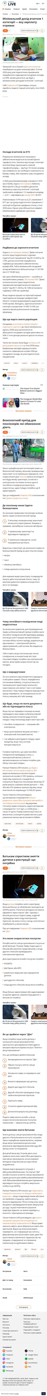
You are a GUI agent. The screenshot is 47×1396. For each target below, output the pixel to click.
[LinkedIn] (8, 838)
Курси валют (7, 1337)
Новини (16, 9)
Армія (24, 9)
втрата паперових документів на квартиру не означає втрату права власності (22, 1220)
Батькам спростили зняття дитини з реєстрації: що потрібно (14, 236)
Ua (37, 3)
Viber (8, 1359)
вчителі (6, 363)
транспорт (7, 823)
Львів (5, 1298)
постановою (26, 183)
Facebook (9, 1367)
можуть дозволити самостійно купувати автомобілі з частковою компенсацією (23, 800)
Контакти (6, 1325)
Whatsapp (10, 1371)
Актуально (7, 1271)
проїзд (39, 823)
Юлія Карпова (11, 834)
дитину (11, 904)
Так (44, 1394)
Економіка (33, 9)
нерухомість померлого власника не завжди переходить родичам (23, 1193)
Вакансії (6, 1322)
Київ (25, 1289)
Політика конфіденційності (30, 1323)
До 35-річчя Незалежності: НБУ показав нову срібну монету (15, 609)
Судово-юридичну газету (16, 498)
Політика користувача (32, 1319)
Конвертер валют (9, 1340)
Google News (33, 1355)
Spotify (30, 1359)
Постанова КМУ (31, 279)
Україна (8, 9)
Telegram (9, 1355)
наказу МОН (29, 195)
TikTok (30, 1351)
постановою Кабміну (19, 252)
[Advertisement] (23, 122)
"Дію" (7, 931)
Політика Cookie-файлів (32, 1333)
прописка (7, 1249)
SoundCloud (32, 1363)
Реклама (6, 1328)
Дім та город (8, 1280)
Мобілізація (28, 1298)
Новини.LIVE (13, 85)
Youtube (9, 1351)
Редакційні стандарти (32, 1330)
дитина (17, 1249)
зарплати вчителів (32, 66)
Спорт (42, 9)
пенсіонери (19, 823)
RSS (29, 1367)
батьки (34, 1249)
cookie (17, 1394)
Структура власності (10, 1331)
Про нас (6, 1319)
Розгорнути (23, 1307)
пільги (30, 823)
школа (25, 363)
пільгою (23, 476)
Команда (6, 1334)
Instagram (10, 1363)
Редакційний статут (31, 1327)
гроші (16, 363)
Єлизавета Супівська (12, 373)
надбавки (34, 363)
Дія (26, 1249)
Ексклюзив (7, 1289)
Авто (25, 1271)
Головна (5, 14)
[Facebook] (8, 378)
